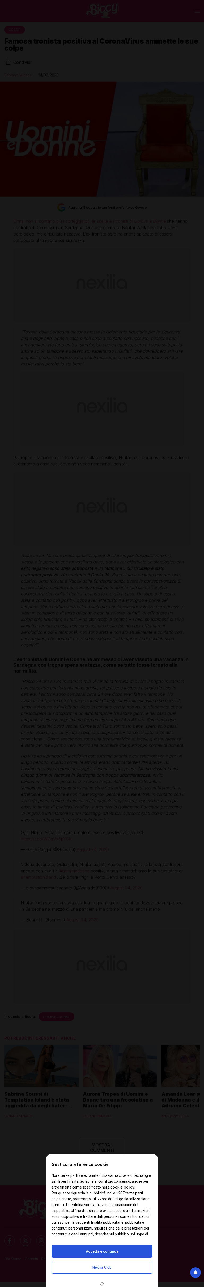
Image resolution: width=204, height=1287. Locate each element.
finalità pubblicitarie (107, 1222)
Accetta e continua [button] (102, 1251)
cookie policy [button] (122, 1187)
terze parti (134, 1193)
